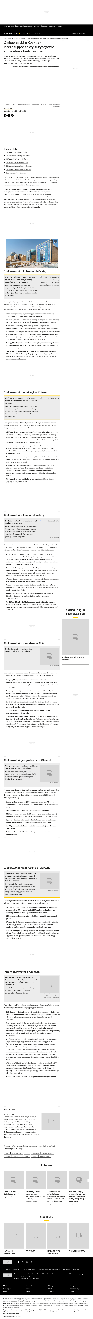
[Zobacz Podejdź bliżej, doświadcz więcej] (14, 1180)
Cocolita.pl (51, 1292)
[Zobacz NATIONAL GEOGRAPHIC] (14, 1236)
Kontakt (7, 1269)
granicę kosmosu (51, 1047)
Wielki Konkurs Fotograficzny (32, 26)
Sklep (5, 26)
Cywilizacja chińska (11, 901)
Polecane (59, 26)
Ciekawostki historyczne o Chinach (18, 169)
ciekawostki (36, 1153)
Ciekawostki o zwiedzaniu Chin (17, 163)
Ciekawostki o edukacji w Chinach (18, 156)
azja (7, 1153)
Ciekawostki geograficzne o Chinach (19, 166)
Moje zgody (76, 1269)
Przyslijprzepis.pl (74, 1289)
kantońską (53, 562)
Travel (34, 1156)
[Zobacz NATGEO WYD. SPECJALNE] (57, 1236)
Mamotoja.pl (7, 1289)
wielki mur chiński (44, 1156)
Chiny (6, 189)
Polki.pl (50, 1289)
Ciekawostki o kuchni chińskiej (17, 159)
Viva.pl (5, 1292)
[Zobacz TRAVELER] (36, 1236)
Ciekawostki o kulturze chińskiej (17, 152)
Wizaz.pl (28, 1292)
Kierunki (23, 38)
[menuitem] (11, 33)
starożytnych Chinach (16, 922)
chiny (27, 1153)
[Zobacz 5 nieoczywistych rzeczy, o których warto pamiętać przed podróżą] (36, 1180)
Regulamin (16, 1269)
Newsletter (11, 26)
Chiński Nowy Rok (16, 1153)
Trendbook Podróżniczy (48, 26)
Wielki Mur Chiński (13, 1039)
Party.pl (28, 1289)
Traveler (16, 38)
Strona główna (7, 38)
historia (8, 1156)
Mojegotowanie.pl (75, 1286)
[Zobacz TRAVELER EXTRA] (79, 1236)
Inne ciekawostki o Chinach (16, 173)
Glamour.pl (29, 1286)
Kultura (16, 1156)
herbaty (51, 602)
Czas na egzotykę (47, 1153)
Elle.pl (5, 1286)
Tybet (8, 820)
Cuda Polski (19, 26)
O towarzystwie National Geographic (49, 1269)
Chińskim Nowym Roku (44, 719)
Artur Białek (8, 108)
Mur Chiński (25, 1156)
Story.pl (72, 1292)
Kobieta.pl (50, 1286)
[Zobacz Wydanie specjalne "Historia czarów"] (75, 637)
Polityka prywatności (29, 1269)
